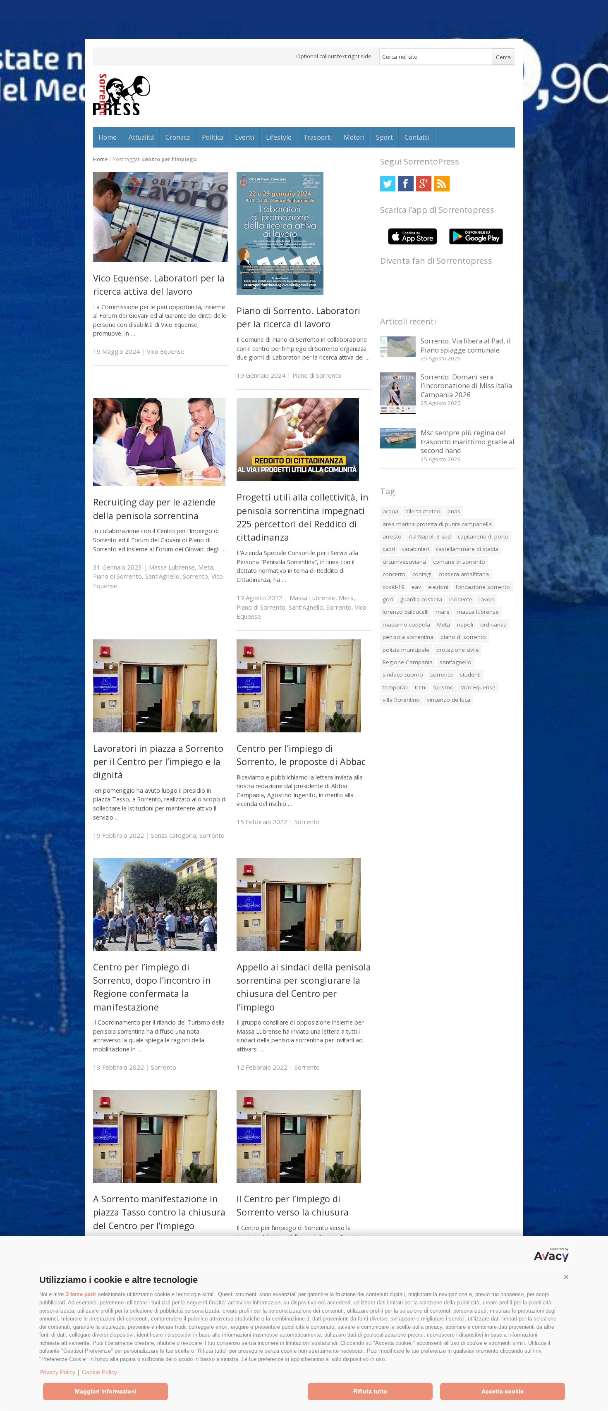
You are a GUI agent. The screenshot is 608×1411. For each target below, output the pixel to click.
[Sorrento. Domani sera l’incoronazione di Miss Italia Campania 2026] (398, 415)
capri (389, 549)
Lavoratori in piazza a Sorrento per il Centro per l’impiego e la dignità (158, 761)
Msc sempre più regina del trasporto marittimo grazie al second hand (468, 441)
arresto (392, 536)
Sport (384, 137)
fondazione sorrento (482, 587)
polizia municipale (406, 649)
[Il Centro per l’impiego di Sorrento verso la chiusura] (299, 1181)
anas (454, 511)
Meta (205, 567)
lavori (486, 599)
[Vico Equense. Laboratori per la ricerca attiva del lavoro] (160, 260)
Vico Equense (165, 351)
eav (416, 587)
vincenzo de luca (448, 699)
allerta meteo (422, 511)
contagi (421, 574)
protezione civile (457, 649)
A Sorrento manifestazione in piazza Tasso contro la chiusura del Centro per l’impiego (159, 1212)
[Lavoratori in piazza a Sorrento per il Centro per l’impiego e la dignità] (155, 730)
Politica (212, 137)
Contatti (417, 137)
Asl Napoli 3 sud (430, 536)
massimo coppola (406, 624)
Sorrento (195, 576)
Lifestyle (279, 137)
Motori (354, 137)
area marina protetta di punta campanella (437, 524)
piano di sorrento (463, 637)
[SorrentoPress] (121, 94)
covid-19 (394, 587)
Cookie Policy (99, 1372)
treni (420, 687)
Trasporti (317, 137)
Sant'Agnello (162, 576)
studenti (470, 674)
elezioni (438, 587)
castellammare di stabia (467, 549)
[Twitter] (387, 183)
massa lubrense (478, 611)
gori (388, 599)
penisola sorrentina (408, 637)
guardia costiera (421, 599)
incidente (460, 599)
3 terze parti (81, 1294)
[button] (566, 1277)
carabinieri (415, 549)
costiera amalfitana (463, 574)
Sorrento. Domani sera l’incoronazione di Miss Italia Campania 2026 (466, 385)
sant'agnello (456, 662)
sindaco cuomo (403, 674)
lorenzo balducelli (405, 611)
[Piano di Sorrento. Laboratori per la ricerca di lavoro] (280, 292)
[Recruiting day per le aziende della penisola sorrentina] (159, 484)
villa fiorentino (401, 699)
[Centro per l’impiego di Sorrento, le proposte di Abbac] (299, 730)
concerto (394, 574)
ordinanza (493, 624)
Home (107, 137)
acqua (390, 511)
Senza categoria (173, 835)
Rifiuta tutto (370, 1391)
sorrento (441, 674)
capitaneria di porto (483, 536)
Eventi (244, 137)
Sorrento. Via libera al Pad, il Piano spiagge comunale (466, 345)
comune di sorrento (459, 561)
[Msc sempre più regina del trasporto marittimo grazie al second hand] (398, 446)
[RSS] (441, 183)
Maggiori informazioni (105, 1391)
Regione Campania (408, 662)
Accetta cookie (502, 1391)
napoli (465, 624)
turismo (443, 687)
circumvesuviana (404, 561)
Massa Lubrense (172, 567)
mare (443, 611)
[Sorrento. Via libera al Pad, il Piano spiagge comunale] (398, 355)
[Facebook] (405, 183)
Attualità (141, 137)
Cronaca (177, 137)
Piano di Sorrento (316, 375)
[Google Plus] (423, 183)
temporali (395, 687)
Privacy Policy (57, 1372)
